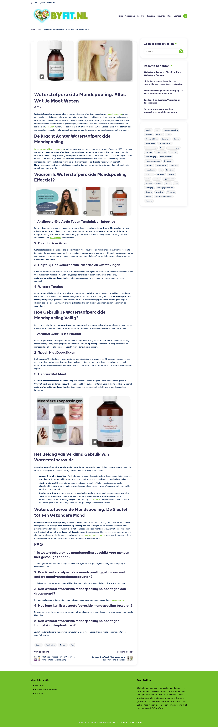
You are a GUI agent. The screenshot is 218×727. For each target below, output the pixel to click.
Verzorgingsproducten (165, 188)
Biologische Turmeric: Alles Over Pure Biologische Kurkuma (162, 73)
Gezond (38, 645)
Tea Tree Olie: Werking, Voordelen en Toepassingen (162, 101)
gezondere (50, 127)
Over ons (39, 685)
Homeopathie (161, 152)
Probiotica (149, 174)
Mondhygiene (50, 645)
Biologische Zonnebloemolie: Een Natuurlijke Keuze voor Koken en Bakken (163, 82)
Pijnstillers (170, 170)
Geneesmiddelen (151, 139)
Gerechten (165, 139)
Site (122, 722)
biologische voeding (171, 130)
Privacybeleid (136, 722)
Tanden (158, 183)
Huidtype (173, 152)
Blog (38, 88)
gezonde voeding (165, 143)
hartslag (149, 152)
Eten (168, 134)
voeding (148, 196)
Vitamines (171, 192)
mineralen (149, 165)
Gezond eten (150, 143)
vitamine (149, 192)
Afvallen (148, 130)
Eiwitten (159, 134)
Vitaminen (159, 192)
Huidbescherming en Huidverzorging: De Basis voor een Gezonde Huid (163, 92)
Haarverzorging (173, 148)
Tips (72, 645)
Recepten (160, 174)
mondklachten (117, 600)
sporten (156, 179)
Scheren (171, 174)
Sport (148, 179)
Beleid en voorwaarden (46, 689)
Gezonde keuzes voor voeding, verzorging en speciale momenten (160, 110)
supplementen (169, 179)
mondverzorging (115, 114)
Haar (162, 148)
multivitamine (150, 170)
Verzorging (149, 188)
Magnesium (168, 161)
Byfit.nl (115, 722)
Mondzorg (62, 645)
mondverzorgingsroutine (94, 535)
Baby (157, 130)
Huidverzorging (151, 157)
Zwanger (149, 201)
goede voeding (151, 148)
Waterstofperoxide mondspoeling (49, 149)
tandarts (96, 499)
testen (168, 183)
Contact (39, 693)
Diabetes (149, 134)
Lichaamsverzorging (153, 161)
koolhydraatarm (166, 157)
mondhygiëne (55, 238)
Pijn (161, 170)
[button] (181, 51)
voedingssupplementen (163, 196)
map (126, 722)
